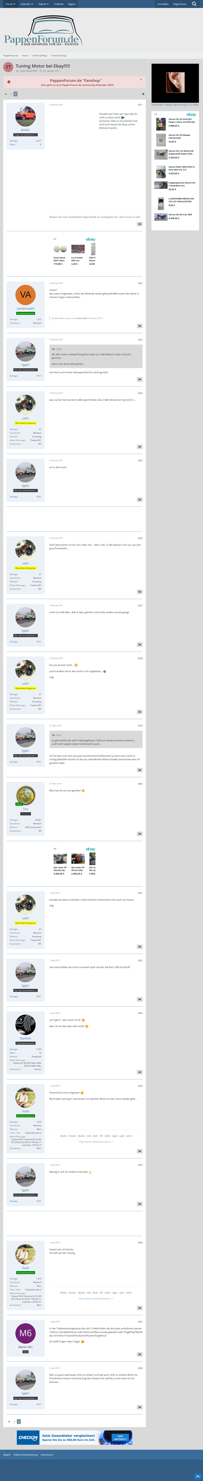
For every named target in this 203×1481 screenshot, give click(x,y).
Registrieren (179, 4)
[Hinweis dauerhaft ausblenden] (141, 79)
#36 (140, 1242)
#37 (140, 1321)
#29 (140, 725)
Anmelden (163, 4)
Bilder (12, 144)
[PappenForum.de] (101, 30)
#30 (140, 783)
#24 (140, 393)
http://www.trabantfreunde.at (94, 1141)
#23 (140, 339)
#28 (140, 658)
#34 (140, 1085)
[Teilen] (143, 94)
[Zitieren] (140, 224)
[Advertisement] (73, 157)
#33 (140, 1013)
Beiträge (13, 140)
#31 (140, 893)
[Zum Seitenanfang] (197, 1476)
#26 (140, 538)
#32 (140, 960)
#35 (140, 1164)
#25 (140, 460)
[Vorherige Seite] (6, 94)
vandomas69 (81, 318)
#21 (140, 104)
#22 (140, 283)
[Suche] (194, 4)
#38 (140, 1368)
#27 (140, 605)
